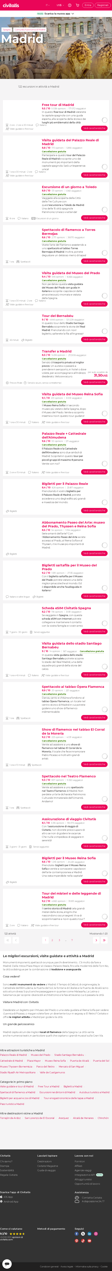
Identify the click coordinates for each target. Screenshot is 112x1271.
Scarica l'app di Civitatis (15, 1192)
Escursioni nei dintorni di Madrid (58, 1092)
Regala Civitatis (9, 1175)
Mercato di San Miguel (71, 1066)
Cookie (104, 1266)
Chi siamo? (6, 1161)
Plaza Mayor (34, 1060)
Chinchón (103, 1118)
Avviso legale (67, 1266)
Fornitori (80, 1161)
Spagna (6, 29)
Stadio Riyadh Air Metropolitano (18, 1072)
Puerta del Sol (101, 1060)
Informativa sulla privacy (87, 1266)
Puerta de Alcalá (80, 1060)
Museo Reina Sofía (55, 1060)
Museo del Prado (41, 1055)
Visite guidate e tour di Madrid (17, 1086)
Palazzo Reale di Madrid (13, 1055)
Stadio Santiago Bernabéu (69, 1055)
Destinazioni (44, 1161)
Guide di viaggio (46, 1170)
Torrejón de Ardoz (10, 1118)
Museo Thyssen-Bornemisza (16, 1066)
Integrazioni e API (85, 1175)
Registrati (102, 5)
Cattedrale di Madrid (11, 1060)
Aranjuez (64, 1118)
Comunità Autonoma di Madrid (30, 29)
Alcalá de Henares (83, 1118)
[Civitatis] (11, 5)
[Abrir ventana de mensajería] (7, 1264)
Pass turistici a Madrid (12, 1104)
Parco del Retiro (45, 1066)
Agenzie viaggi (83, 1170)
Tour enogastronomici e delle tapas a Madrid (69, 1098)
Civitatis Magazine (47, 1166)
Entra (88, 5)
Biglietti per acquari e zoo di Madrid (20, 1098)
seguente (96, 940)
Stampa (4, 1166)
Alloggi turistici (83, 1179)
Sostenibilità (7, 1170)
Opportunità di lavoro (87, 1183)
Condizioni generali (49, 1266)
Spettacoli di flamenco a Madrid (18, 1092)
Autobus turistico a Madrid (94, 1092)
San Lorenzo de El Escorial (40, 1118)
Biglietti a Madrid (73, 1086)
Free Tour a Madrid (49, 1086)
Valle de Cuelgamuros (52, 1072)
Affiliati (78, 1166)
